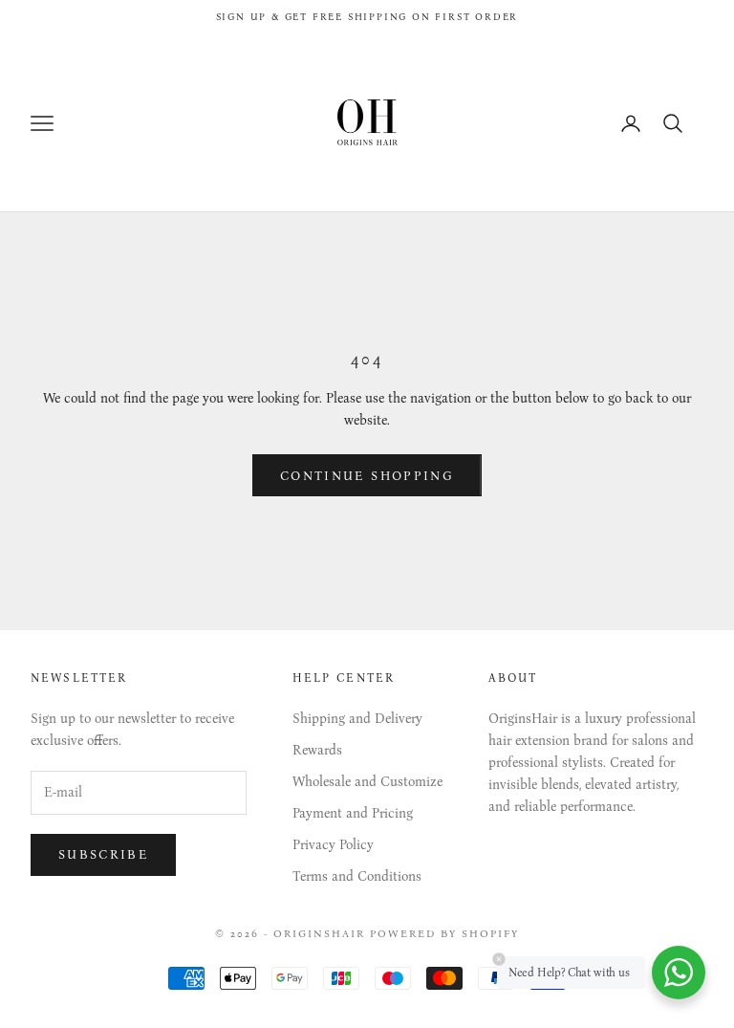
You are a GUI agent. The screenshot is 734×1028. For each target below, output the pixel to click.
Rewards (317, 750)
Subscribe (103, 854)
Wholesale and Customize (367, 782)
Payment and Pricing (352, 813)
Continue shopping (367, 476)
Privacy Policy (333, 845)
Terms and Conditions (356, 876)
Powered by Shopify (444, 934)
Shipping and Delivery (357, 719)
